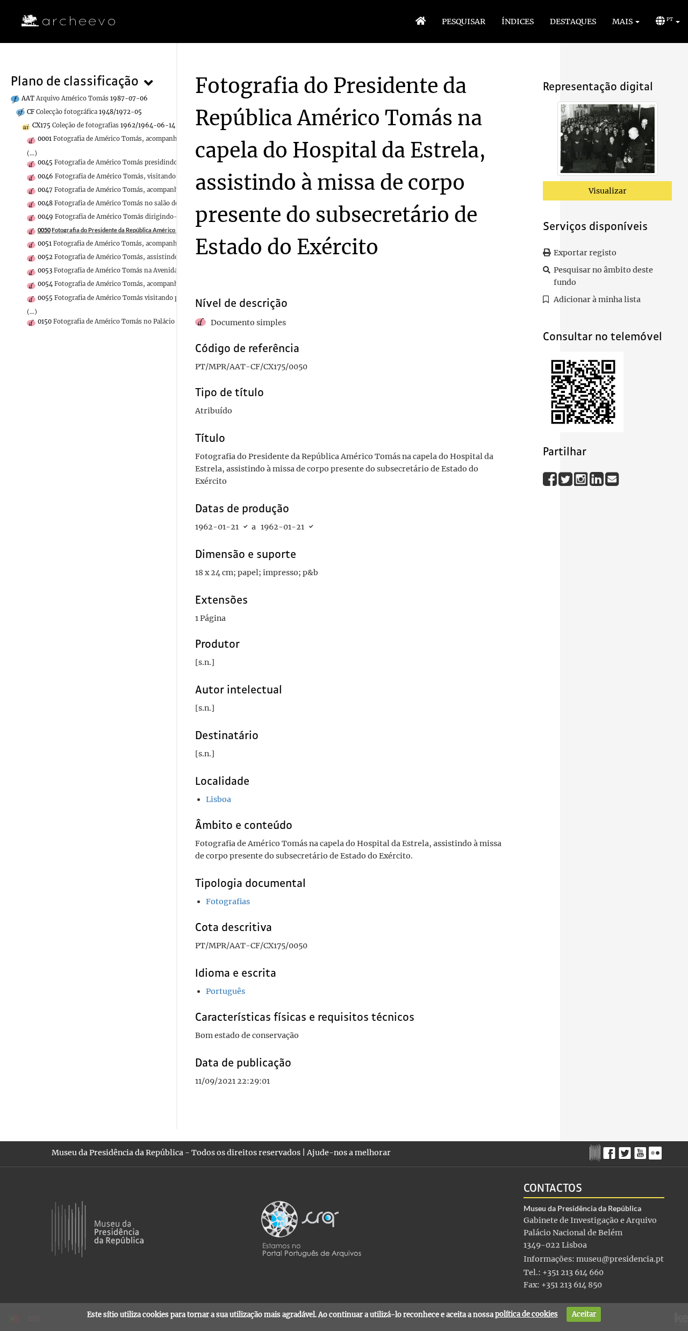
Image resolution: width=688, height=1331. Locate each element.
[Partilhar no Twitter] (566, 478)
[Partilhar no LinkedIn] (597, 478)
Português (225, 991)
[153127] (607, 141)
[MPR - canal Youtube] (641, 1150)
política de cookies (526, 1314)
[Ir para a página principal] (61, 21)
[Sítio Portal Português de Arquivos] (311, 1228)
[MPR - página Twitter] (626, 1150)
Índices (517, 21)
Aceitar (584, 1314)
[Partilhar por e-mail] (612, 478)
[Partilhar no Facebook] (550, 478)
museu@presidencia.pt (620, 1259)
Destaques (573, 21)
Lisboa (218, 799)
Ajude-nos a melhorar (349, 1152)
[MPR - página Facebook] (611, 1150)
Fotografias (228, 901)
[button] (626, 21)
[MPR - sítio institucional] (596, 1151)
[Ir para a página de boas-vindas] (420, 21)
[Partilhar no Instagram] (582, 478)
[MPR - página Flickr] (656, 1150)
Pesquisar (463, 21)
